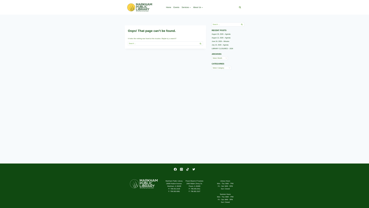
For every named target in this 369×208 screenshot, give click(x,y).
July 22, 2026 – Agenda (220, 45)
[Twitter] (194, 169)
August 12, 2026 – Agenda (221, 38)
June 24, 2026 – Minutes (220, 41)
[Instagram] (181, 169)
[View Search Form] (240, 7)
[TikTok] (188, 169)
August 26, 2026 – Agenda (221, 34)
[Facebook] (175, 169)
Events (176, 7)
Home (168, 7)
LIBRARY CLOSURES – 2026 (222, 48)
